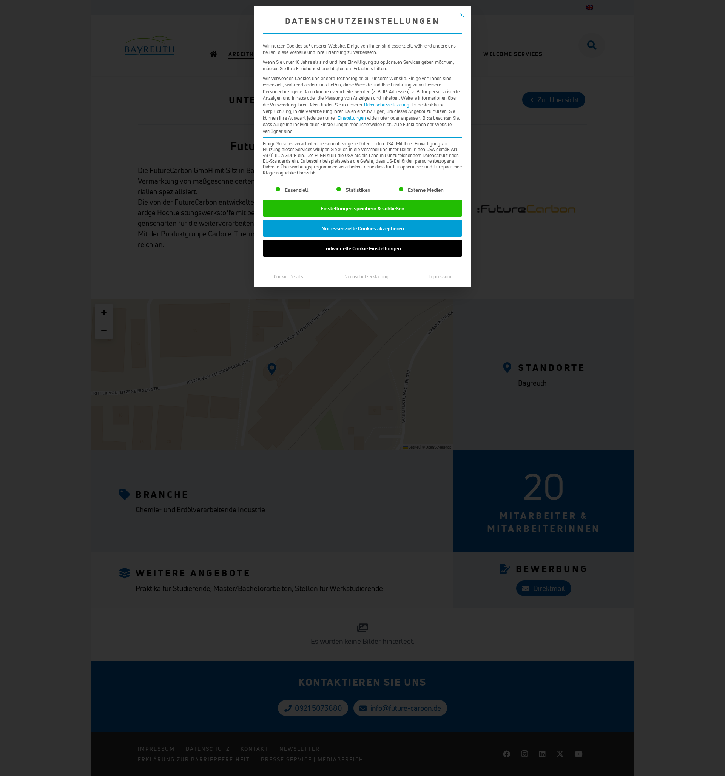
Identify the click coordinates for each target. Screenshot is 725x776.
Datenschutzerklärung (386, 105)
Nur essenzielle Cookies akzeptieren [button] (362, 228)
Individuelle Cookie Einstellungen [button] (362, 248)
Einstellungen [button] (352, 118)
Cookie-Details (288, 276)
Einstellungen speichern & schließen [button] (362, 208)
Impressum (440, 276)
